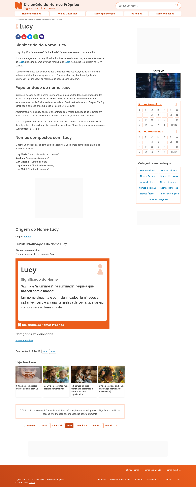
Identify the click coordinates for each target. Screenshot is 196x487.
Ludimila (80, 425)
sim (45, 351)
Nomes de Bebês (173, 470)
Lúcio (67, 62)
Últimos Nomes (132, 470)
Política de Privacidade (120, 479)
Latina (27, 236)
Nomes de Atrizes (24, 340)
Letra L (54, 19)
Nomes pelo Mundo (152, 470)
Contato (168, 479)
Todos (174, 124)
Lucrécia (58, 425)
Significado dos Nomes (24, 19)
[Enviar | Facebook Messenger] (29, 36)
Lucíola (44, 425)
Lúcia (21, 62)
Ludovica (109, 425)
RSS (179, 479)
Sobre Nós (101, 479)
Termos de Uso (153, 479)
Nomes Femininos (42, 19)
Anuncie (138, 479)
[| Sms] (41, 36)
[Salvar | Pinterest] (24, 36)
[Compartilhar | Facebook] (18, 36)
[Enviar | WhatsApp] (35, 36)
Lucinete (30, 425)
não (53, 351)
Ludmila (95, 425)
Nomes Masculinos (150, 132)
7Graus (32, 482)
